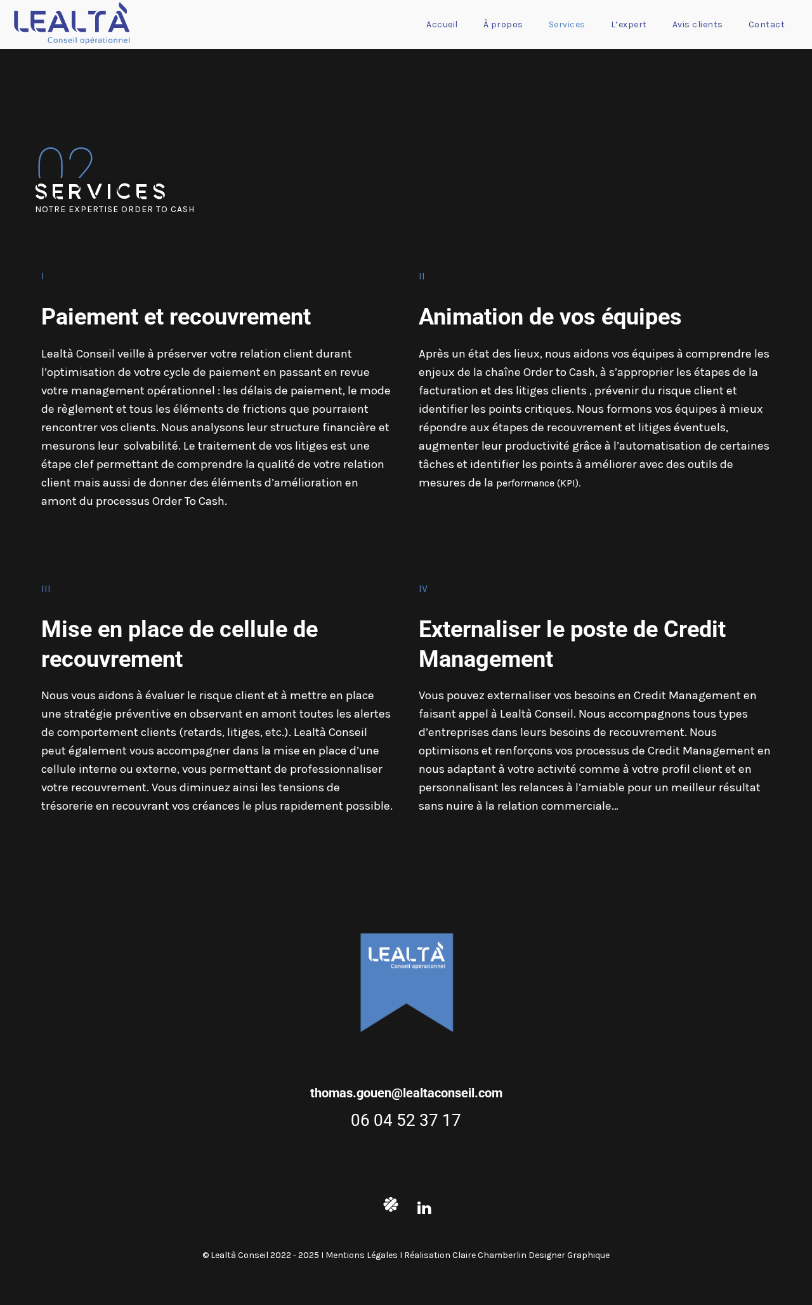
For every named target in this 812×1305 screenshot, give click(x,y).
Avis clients (697, 24)
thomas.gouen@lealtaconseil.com (406, 1093)
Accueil (442, 24)
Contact (767, 24)
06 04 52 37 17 (406, 1120)
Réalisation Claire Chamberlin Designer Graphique (507, 1255)
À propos (503, 24)
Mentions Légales (362, 1255)
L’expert (629, 24)
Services (567, 24)
